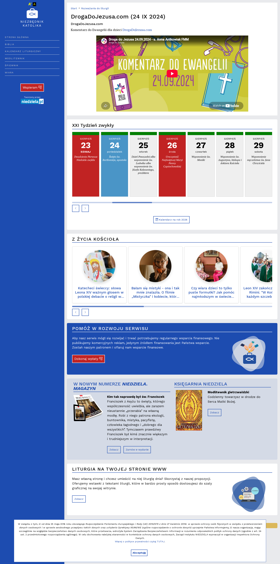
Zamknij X (168, 243)
